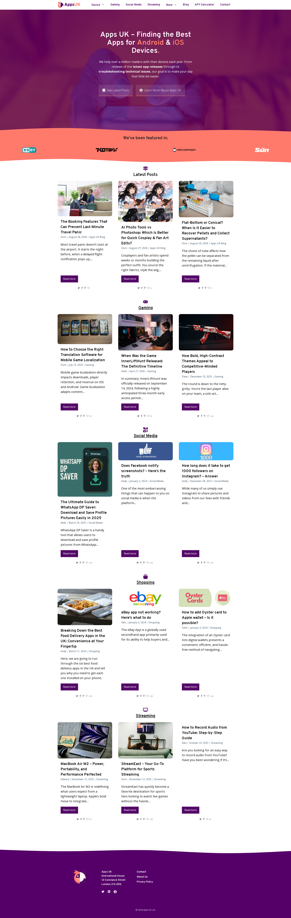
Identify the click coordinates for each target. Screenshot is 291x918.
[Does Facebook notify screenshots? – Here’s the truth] (145, 458)
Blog (186, 4)
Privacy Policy (145, 882)
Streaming (153, 4)
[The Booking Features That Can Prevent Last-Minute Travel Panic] (85, 214)
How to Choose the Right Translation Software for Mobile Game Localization (83, 355)
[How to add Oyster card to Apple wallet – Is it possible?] (206, 604)
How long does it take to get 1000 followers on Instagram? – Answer (206, 471)
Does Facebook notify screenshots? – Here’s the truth (143, 471)
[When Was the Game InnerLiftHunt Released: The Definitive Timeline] (145, 348)
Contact (225, 4)
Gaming (115, 4)
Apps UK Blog (97, 237)
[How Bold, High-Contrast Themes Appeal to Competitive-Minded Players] (206, 348)
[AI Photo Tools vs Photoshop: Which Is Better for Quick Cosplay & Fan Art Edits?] (145, 219)
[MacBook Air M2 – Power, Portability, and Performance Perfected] (85, 756)
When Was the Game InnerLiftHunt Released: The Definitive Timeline (142, 361)
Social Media (133, 4)
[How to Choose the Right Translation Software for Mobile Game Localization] (85, 342)
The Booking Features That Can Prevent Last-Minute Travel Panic (84, 227)
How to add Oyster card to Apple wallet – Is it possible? (204, 618)
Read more (69, 278)
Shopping (94, 651)
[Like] (88, 288)
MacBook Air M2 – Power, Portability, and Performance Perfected (82, 769)
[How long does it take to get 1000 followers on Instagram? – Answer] (206, 458)
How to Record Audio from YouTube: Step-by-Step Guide (204, 733)
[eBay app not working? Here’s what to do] (145, 604)
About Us (142, 877)
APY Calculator (204, 4)
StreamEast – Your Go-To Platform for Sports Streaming (142, 769)
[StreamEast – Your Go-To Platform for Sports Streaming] (145, 756)
